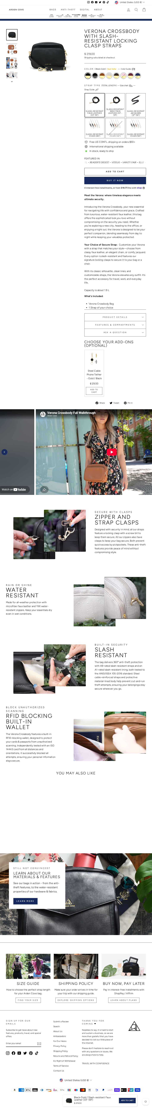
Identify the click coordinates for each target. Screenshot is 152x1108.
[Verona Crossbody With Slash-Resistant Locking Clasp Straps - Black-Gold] (8, 835)
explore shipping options (76, 1000)
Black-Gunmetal (95, 76)
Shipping (88, 57)
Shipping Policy (60, 1051)
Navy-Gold (138, 76)
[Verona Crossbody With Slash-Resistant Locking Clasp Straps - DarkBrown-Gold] (24, 835)
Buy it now (115, 180)
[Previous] (4, 452)
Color (107, 69)
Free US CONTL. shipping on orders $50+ (112, 142)
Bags (53, 9)
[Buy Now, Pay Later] (124, 966)
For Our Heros (59, 1041)
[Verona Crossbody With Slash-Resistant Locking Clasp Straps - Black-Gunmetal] (12, 835)
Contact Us (58, 1070)
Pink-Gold (123, 76)
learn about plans (123, 1000)
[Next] (148, 452)
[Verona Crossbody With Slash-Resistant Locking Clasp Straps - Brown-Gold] (16, 835)
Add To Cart (94, 391)
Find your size (28, 1000)
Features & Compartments (115, 325)
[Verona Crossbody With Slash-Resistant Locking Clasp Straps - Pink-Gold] (28, 835)
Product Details (115, 317)
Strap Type (109, 87)
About (98, 9)
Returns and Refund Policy (65, 1056)
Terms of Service (60, 1066)
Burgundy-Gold (131, 76)
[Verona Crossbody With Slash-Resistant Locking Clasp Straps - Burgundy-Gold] (32, 835)
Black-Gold (88, 76)
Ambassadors (59, 1036)
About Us (57, 1031)
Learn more (25, 901)
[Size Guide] (28, 966)
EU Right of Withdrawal (64, 1061)
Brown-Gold (102, 76)
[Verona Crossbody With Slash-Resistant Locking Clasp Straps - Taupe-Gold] (20, 835)
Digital (85, 9)
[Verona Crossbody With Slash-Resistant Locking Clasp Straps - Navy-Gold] (36, 835)
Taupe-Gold (109, 76)
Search (56, 1026)
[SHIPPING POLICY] (76, 966)
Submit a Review (61, 1021)
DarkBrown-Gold (116, 76)
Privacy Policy (59, 1046)
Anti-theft (68, 9)
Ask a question (115, 332)
